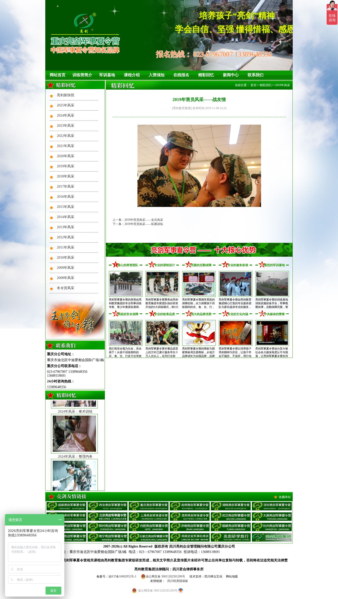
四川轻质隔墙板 (177, 581)
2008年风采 (65, 278)
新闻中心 (231, 75)
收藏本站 (285, 497)
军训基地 (107, 75)
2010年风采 (65, 257)
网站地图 (232, 576)
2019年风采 (65, 166)
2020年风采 (65, 156)
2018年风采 (65, 176)
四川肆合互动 (213, 576)
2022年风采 (65, 136)
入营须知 (157, 75)
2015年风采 (65, 207)
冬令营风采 (65, 288)
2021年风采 (65, 146)
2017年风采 (65, 186)
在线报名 (181, 75)
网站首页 (58, 75)
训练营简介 (82, 75)
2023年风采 (65, 125)
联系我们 (256, 75)
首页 (253, 85)
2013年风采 (65, 227)
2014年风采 (65, 217)
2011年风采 (65, 247)
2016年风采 (65, 197)
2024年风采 (65, 115)
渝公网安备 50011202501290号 (165, 576)
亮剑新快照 (65, 95)
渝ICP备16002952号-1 (122, 576)
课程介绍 (132, 75)
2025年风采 (65, 105)
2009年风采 (65, 268)
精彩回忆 (206, 75)
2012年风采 (65, 237)
